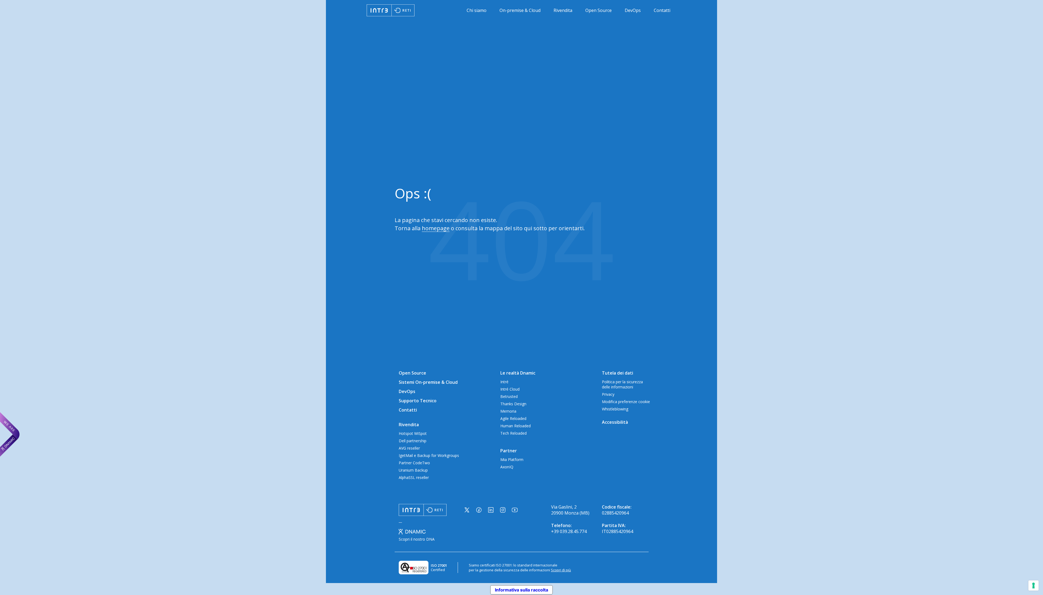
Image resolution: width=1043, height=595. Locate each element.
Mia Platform (511, 459)
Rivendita (563, 10)
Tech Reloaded (513, 433)
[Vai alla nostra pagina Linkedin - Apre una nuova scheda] (491, 510)
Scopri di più (561, 570)
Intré (504, 381)
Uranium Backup (413, 470)
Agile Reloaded (513, 418)
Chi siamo (476, 10)
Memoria (508, 411)
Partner (508, 451)
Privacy (608, 394)
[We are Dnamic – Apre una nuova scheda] (10, 434)
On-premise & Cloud (520, 10)
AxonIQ (506, 466)
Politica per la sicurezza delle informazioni (622, 384)
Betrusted (509, 396)
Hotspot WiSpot (413, 433)
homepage (436, 228)
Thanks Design (513, 403)
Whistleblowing (615, 409)
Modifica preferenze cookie (626, 401)
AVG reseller (409, 448)
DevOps (633, 10)
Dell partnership (412, 440)
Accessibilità (615, 422)
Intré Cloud (510, 389)
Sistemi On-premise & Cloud (428, 382)
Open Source (598, 10)
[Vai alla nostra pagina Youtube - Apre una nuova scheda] (515, 510)
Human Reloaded (515, 425)
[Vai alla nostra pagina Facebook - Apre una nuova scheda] (479, 510)
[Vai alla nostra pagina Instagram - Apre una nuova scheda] (503, 510)
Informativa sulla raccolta (521, 590)
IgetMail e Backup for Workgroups (429, 455)
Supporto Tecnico (417, 401)
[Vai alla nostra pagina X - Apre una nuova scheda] (467, 510)
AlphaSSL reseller (414, 477)
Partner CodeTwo (414, 462)
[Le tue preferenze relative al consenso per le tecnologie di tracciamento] (1033, 585)
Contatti (662, 10)
